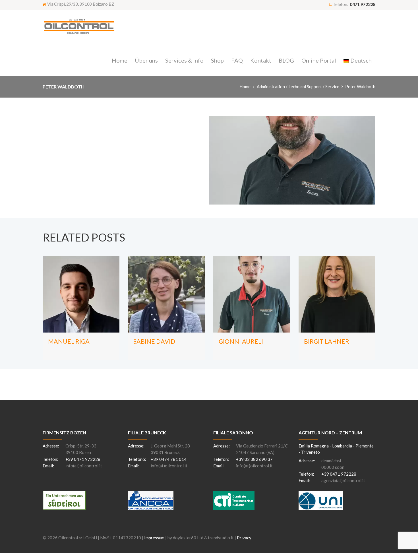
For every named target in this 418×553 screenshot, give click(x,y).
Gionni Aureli (241, 341)
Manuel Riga (69, 341)
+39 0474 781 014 (169, 459)
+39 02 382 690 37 (254, 459)
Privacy (244, 537)
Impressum (154, 537)
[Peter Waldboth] (292, 160)
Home (245, 86)
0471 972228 (362, 4)
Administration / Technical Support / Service (298, 86)
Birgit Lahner (326, 341)
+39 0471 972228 (82, 459)
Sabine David (154, 341)
